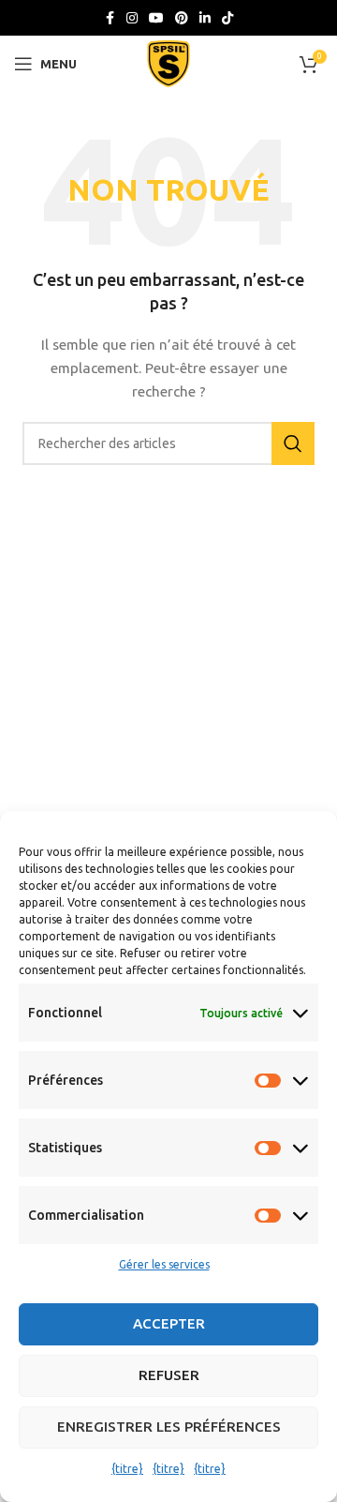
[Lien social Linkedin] (205, 18)
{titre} (127, 1469)
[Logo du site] (168, 62)
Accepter (169, 1323)
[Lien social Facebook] (109, 18)
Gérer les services (164, 1264)
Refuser (169, 1375)
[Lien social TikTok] (227, 18)
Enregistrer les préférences (169, 1426)
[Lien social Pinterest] (181, 18)
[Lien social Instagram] (132, 18)
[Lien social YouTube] (156, 18)
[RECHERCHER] (293, 443)
